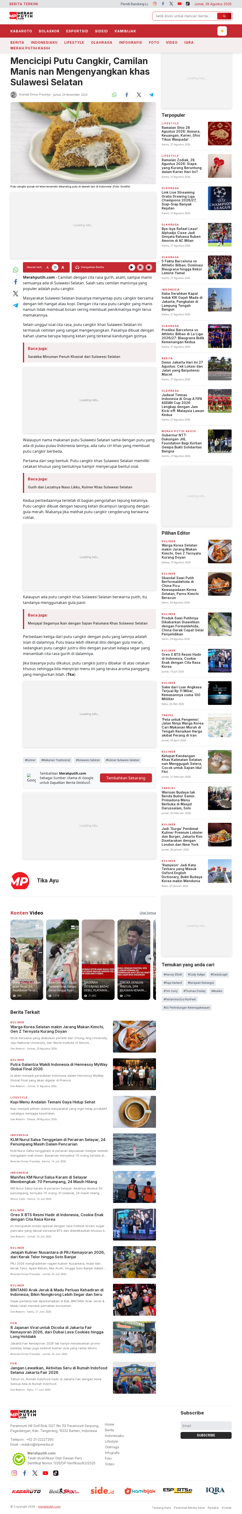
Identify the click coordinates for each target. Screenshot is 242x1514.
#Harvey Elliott (173, 974)
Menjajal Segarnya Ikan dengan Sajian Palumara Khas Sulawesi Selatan (88, 623)
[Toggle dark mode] (222, 31)
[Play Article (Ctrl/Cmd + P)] (132, 267)
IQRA (189, 42)
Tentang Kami (161, 1508)
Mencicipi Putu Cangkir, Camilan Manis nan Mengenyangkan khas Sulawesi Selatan (80, 71)
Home (109, 1424)
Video (172, 42)
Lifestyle (74, 42)
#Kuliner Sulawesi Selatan (122, 760)
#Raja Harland (173, 983)
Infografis (130, 42)
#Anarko (216, 991)
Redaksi (213, 1508)
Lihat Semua (148, 913)
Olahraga (101, 42)
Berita (17, 42)
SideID (101, 31)
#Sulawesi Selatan (88, 760)
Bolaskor (49, 31)
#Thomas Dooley (194, 991)
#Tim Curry (171, 991)
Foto (154, 42)
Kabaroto (21, 31)
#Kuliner (30, 760)
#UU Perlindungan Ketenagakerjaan (187, 1007)
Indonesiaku (44, 42)
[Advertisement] (83, 225)
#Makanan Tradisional (55, 760)
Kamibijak (125, 31)
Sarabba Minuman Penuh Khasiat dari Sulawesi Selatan (74, 357)
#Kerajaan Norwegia (201, 983)
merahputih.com (49, 1506)
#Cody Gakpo (196, 974)
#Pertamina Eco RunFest (180, 999)
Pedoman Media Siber (189, 1508)
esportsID (77, 31)
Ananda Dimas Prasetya (35, 95)
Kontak (227, 1508)
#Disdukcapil (219, 974)
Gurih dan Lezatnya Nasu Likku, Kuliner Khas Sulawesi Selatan (80, 487)
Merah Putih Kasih (30, 48)
